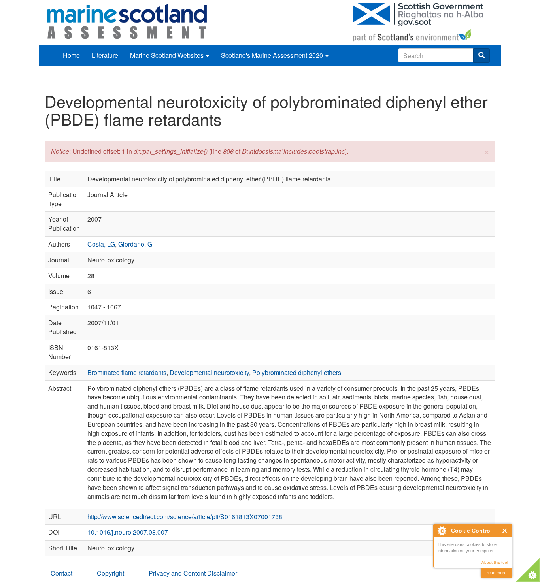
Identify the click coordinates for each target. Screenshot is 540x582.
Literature (105, 55)
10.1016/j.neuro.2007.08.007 (127, 532)
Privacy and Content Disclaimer (193, 573)
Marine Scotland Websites (167, 55)
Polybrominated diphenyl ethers (296, 372)
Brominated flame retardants (126, 372)
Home (71, 55)
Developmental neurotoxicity (209, 372)
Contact (61, 573)
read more (496, 572)
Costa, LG (101, 244)
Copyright (110, 573)
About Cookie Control (441, 530)
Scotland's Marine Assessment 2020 (273, 55)
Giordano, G (135, 244)
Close (505, 530)
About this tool (494, 562)
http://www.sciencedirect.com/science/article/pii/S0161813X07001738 (184, 516)
